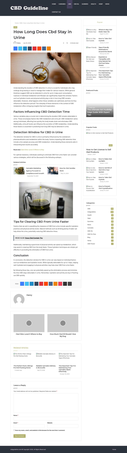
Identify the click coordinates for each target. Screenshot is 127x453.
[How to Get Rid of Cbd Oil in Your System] (91, 170)
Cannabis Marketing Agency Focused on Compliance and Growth (35, 170)
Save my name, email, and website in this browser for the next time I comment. (40, 430)
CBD (69, 4)
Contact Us (56, 12)
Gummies (85, 4)
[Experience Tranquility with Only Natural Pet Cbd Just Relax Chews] (91, 59)
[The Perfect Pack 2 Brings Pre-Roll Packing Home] (23, 358)
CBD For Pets (91, 234)
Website (49, 423)
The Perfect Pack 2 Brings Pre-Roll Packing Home (23, 367)
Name (15, 415)
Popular (100, 22)
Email (15, 423)
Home (54, 4)
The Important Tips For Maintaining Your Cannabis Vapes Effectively (67, 368)
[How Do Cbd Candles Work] (52, 170)
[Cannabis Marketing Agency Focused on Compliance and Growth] (19, 170)
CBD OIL (76, 4)
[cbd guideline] (29, 8)
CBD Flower (91, 244)
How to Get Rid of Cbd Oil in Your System (105, 170)
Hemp (101, 4)
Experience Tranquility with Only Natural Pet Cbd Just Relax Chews (105, 61)
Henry (19, 43)
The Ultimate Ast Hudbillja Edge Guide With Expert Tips (93, 112)
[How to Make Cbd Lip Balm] (91, 161)
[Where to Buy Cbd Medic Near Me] (91, 32)
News (107, 4)
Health (93, 4)
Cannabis (62, 4)
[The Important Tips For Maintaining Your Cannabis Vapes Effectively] (68, 358)
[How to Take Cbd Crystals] (91, 41)
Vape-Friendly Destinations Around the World (105, 49)
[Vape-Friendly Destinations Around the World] (91, 50)
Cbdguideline (91, 212)
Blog (88, 237)
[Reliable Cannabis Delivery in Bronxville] (46, 358)
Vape (89, 218)
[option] (94, 106)
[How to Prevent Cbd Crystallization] (91, 189)
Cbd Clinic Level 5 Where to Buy (32, 150)
